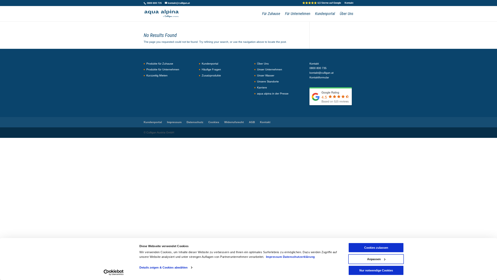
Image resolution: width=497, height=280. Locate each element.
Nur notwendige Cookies (376, 270)
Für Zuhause (271, 14)
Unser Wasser (265, 75)
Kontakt (349, 3)
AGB (252, 122)
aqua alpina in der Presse (272, 93)
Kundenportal (325, 14)
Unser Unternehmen (269, 69)
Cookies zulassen (376, 247)
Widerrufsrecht (234, 122)
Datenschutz (195, 122)
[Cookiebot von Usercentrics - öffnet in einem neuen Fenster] (114, 272)
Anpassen (374, 259)
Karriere (262, 87)
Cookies (213, 122)
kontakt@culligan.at (321, 72)
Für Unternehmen (297, 14)
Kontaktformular (319, 77)
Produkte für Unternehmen (162, 69)
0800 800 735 (154, 3)
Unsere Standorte (268, 81)
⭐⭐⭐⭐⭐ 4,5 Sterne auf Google (321, 3)
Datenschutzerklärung (299, 256)
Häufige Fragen (211, 69)
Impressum (274, 256)
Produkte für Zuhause (159, 63)
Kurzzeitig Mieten (157, 75)
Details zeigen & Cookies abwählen (163, 267)
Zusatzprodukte (211, 75)
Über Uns (346, 14)
